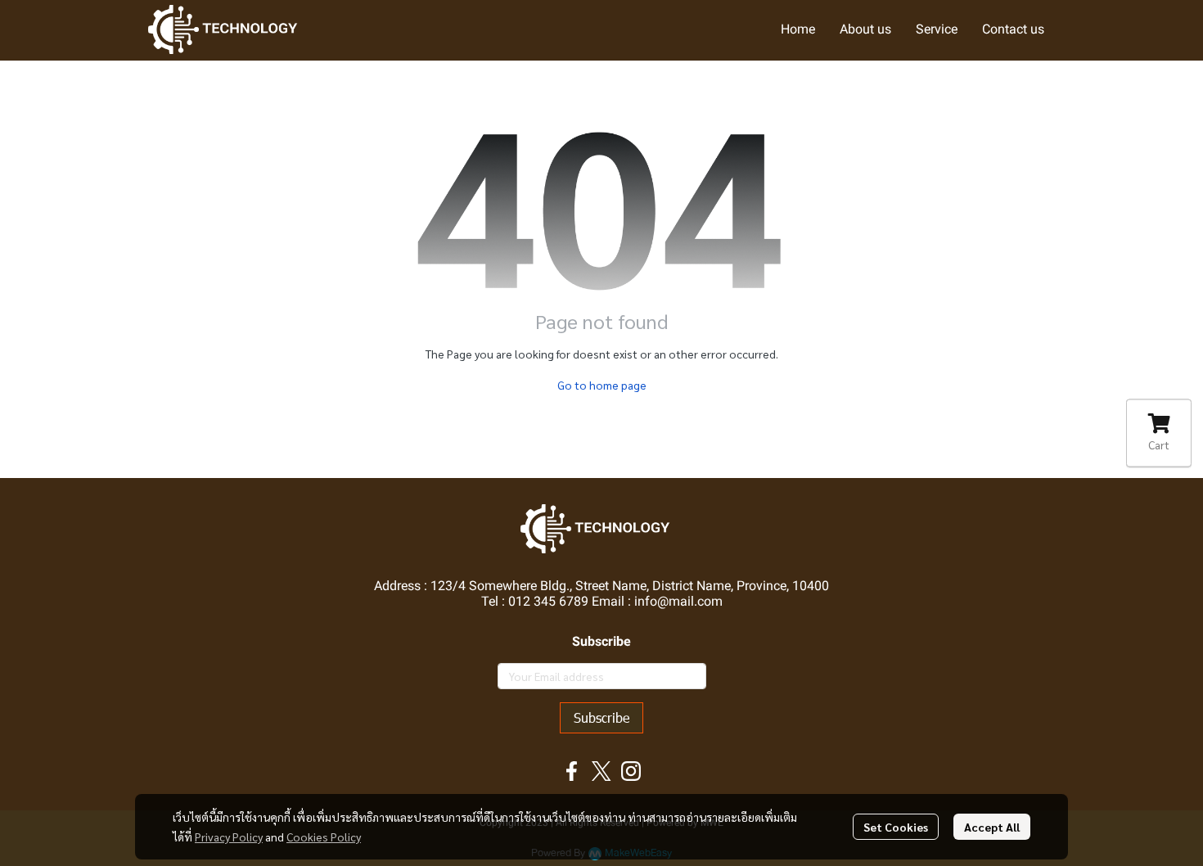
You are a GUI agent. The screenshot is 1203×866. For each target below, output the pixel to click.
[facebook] (572, 771)
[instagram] (631, 771)
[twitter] (601, 771)
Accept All (992, 826)
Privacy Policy (229, 836)
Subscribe (601, 717)
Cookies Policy (323, 836)
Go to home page (602, 384)
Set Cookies (895, 826)
